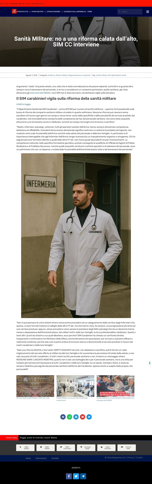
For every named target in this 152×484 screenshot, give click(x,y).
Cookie (139, 457)
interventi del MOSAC (40, 93)
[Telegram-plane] (83, 476)
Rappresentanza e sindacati (79, 75)
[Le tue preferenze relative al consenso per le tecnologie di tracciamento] (149, 363)
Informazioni (41, 458)
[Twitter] (76, 476)
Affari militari (37, 11)
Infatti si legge (23, 104)
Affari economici (53, 11)
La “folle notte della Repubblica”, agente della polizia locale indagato (51, 437)
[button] (63, 417)
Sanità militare (101, 75)
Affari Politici (22, 11)
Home (28, 458)
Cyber (89, 11)
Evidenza (51, 75)
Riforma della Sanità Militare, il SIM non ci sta (33, 398)
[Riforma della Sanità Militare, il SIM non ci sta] (35, 386)
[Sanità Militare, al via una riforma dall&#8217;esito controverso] (75, 386)
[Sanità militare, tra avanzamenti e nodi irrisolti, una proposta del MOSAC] (115, 386)
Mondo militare (61, 75)
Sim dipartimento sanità (117, 75)
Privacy (131, 457)
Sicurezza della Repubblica (75, 11)
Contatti (55, 458)
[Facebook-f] (69, 476)
